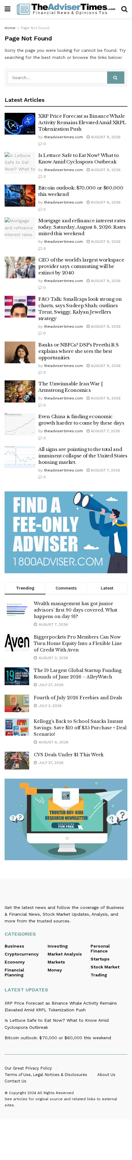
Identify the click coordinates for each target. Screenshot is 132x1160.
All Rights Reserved (55, 1093)
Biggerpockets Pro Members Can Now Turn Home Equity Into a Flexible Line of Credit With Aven (78, 643)
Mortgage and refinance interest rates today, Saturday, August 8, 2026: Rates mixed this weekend (82, 227)
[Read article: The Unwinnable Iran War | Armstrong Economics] (20, 391)
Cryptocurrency (22, 954)
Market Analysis (65, 954)
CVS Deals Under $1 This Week (68, 754)
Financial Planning (14, 972)
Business (14, 946)
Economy (15, 962)
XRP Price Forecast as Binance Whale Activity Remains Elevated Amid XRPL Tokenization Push (82, 122)
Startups (100, 958)
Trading (99, 974)
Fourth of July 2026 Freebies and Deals (78, 697)
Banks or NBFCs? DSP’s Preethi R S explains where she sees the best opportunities (78, 351)
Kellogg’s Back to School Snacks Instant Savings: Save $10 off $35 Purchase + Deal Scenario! (80, 728)
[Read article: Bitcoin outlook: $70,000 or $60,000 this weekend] (20, 196)
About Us (106, 1074)
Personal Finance (100, 948)
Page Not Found (35, 28)
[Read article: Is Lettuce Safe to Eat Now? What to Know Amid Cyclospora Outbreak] (20, 163)
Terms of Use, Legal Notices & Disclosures (46, 1074)
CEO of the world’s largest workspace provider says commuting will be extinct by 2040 (81, 266)
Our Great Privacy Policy (28, 1068)
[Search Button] (124, 9)
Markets (56, 962)
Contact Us (15, 1081)
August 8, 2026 (105, 137)
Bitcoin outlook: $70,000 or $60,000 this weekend (58, 1037)
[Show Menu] (7, 9)
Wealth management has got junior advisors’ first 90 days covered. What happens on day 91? (75, 610)
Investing (58, 946)
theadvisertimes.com (63, 137)
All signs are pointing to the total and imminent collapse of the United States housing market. (82, 455)
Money (55, 969)
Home (10, 28)
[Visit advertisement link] (66, 532)
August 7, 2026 (105, 431)
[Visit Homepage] (66, 9)
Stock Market (105, 966)
